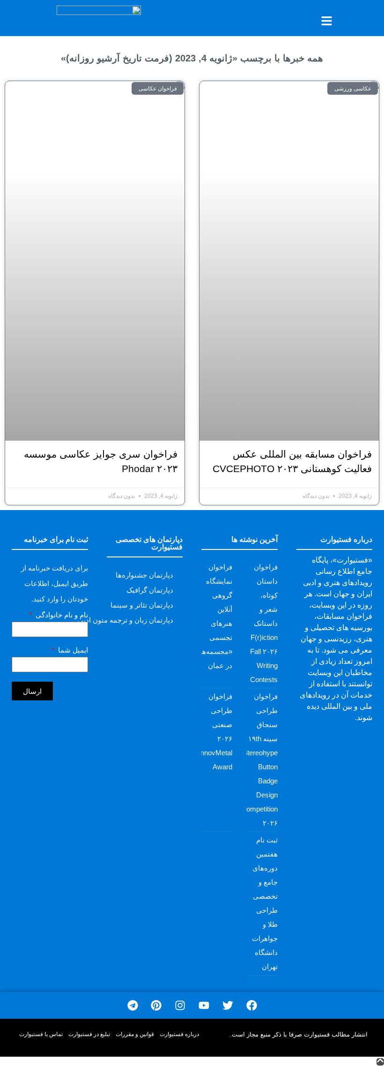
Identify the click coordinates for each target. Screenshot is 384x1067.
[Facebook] (251, 1005)
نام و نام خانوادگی (61, 615)
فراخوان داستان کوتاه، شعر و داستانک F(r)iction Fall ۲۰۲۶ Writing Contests (264, 623)
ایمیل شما (72, 650)
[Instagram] (180, 1005)
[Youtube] (204, 1005)
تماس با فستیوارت (41, 1034)
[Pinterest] (156, 1005)
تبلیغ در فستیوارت (89, 1034)
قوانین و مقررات (135, 1034)
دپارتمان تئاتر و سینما (142, 605)
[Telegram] (132, 1005)
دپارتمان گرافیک (149, 590)
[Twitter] (227, 1005)
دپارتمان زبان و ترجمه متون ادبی (125, 620)
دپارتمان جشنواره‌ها (144, 575)
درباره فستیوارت (179, 1034)
